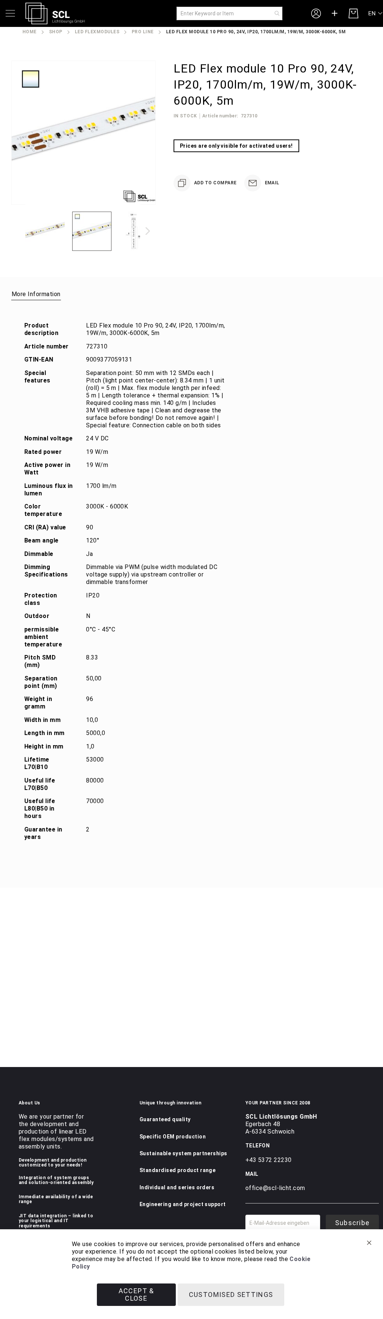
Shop (55, 31)
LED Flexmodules (97, 31)
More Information (36, 294)
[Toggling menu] (10, 13)
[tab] (36, 293)
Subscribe (352, 1223)
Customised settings (231, 1294)
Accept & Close (136, 1294)
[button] (375, 13)
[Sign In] (316, 13)
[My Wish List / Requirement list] (334, 13)
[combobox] (229, 13)
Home (29, 31)
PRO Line (143, 31)
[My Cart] (353, 13)
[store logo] (55, 13)
